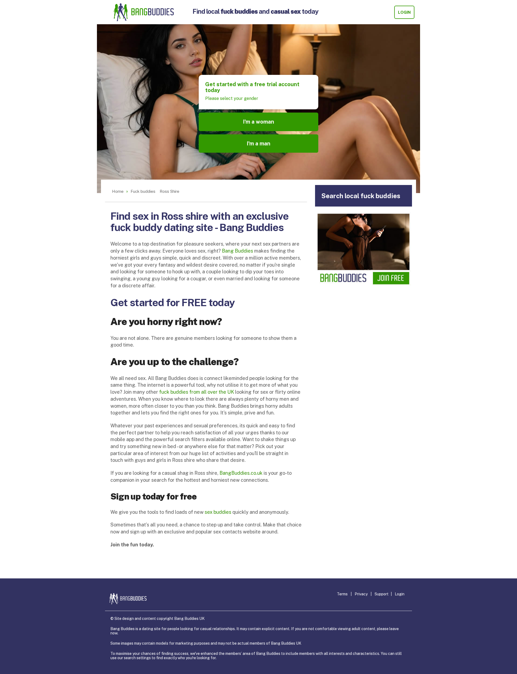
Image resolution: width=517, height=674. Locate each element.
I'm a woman (258, 121)
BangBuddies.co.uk (241, 473)
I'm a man (258, 143)
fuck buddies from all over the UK (196, 392)
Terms (342, 594)
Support (382, 594)
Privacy (361, 594)
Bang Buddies (237, 251)
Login (404, 12)
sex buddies (218, 512)
